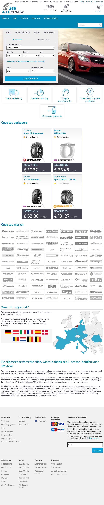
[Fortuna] (96, 255)
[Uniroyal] (52, 243)
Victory (67, 298)
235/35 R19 (24, 478)
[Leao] (22, 273)
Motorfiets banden (59, 474)
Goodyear (5, 474)
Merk (8, 68)
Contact (89, 1)
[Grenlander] (66, 261)
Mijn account (98, 1)
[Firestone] (8, 237)
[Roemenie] (16, 339)
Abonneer (97, 450)
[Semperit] (22, 243)
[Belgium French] (38, 339)
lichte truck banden (59, 471)
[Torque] (22, 298)
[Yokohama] (81, 243)
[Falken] (66, 255)
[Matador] (37, 273)
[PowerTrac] (8, 286)
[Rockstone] (66, 286)
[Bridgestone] (8, 231)
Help (82, 1)
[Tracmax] (37, 298)
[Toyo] (37, 243)
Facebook (41, 421)
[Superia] (66, 292)
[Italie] (23, 332)
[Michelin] (66, 231)
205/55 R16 (24, 464)
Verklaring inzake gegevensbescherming (11, 439)
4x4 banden (56, 467)
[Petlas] (96, 280)
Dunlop (4, 471)
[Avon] (22, 249)
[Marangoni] (8, 243)
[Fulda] (22, 237)
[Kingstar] (81, 267)
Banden (5, 18)
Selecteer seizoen (14, 44)
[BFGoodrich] (96, 231)
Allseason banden (39, 472)
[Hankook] (52, 237)
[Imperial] (22, 267)
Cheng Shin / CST (65, 249)
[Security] (22, 292)
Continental (6, 467)
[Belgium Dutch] (30, 339)
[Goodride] (22, 261)
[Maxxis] (66, 273)
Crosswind (96, 249)
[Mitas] (8, 280)
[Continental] (22, 231)
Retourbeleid (6, 435)
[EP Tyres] (37, 255)
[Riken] (52, 286)
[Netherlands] (23, 339)
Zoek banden (30, 78)
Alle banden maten (23, 486)
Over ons (36, 18)
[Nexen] (52, 280)
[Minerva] (96, 273)
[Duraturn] (22, 255)
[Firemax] (81, 255)
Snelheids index (37, 68)
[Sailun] (96, 286)
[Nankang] (37, 280)
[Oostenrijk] (16, 332)
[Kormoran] (96, 267)
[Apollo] (96, 243)
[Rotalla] (81, 286)
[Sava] (8, 292)
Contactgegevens (8, 424)
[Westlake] (96, 298)
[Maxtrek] (52, 273)
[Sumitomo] (52, 292)
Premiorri (23, 286)
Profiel (26, 52)
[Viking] (81, 298)
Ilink (8, 268)
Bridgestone (6, 464)
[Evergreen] (52, 255)
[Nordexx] (66, 280)
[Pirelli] (81, 231)
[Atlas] (8, 249)
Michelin (4, 478)
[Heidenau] (96, 261)
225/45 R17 (24, 467)
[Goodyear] (52, 231)
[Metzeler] (81, 273)
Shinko (37, 292)
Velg (42, 52)
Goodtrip (52, 262)
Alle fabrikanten (7, 485)
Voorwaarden (7, 431)
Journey (37, 268)
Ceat (52, 249)
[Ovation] (81, 280)
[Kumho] (81, 237)
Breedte (9, 52)
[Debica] (8, 255)
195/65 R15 (23, 474)
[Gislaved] (37, 237)
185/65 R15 (24, 481)
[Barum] (37, 249)
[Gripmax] (81, 261)
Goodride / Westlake (35, 261)
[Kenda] (52, 267)
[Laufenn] (8, 273)
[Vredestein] (66, 243)
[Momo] (22, 280)
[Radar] (37, 286)
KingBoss (67, 268)
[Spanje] (38, 332)
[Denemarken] (45, 332)
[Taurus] (96, 292)
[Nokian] (96, 237)
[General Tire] (8, 261)
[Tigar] (8, 298)
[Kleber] (66, 237)
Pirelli (3, 481)
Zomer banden (41, 464)
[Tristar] (52, 298)
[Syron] (81, 292)
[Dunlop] (37, 231)
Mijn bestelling (51, 18)
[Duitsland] (8, 332)
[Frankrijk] (30, 332)
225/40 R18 (24, 471)
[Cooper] (81, 249)
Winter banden (41, 467)
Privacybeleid (93, 438)
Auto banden (56, 464)
